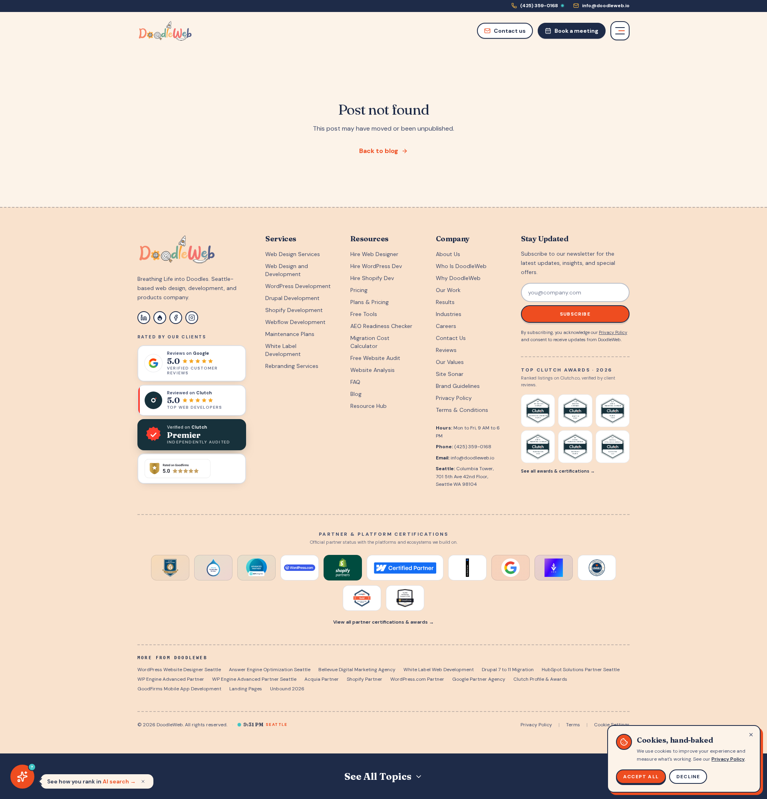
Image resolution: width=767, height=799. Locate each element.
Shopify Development (294, 310)
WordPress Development (298, 286)
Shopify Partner (364, 679)
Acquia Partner (321, 679)
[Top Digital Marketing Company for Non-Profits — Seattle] (575, 446)
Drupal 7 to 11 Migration (508, 669)
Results (445, 302)
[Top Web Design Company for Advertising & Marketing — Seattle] (538, 410)
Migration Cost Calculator (369, 342)
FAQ (355, 382)
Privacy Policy (454, 397)
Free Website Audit (375, 358)
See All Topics (377, 776)
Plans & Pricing (369, 302)
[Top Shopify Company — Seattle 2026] (575, 410)
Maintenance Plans (289, 334)
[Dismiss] (143, 781)
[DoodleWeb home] (165, 31)
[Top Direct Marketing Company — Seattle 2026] (613, 410)
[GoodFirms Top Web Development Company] (405, 598)
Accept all (641, 776)
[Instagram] (191, 317)
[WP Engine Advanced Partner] (256, 567)
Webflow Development (295, 322)
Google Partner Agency (478, 679)
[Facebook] (175, 317)
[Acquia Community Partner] (213, 567)
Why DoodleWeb (458, 278)
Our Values (450, 362)
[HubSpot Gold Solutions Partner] (362, 598)
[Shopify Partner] (343, 567)
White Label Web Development (438, 669)
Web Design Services (292, 254)
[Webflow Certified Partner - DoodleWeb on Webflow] (405, 567)
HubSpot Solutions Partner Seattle (581, 669)
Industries (448, 314)
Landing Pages (245, 689)
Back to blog (378, 151)
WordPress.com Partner (417, 679)
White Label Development (283, 350)
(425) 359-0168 (472, 446)
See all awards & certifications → (558, 471)
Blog (356, 394)
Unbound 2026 (287, 689)
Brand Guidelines (458, 386)
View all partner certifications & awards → (383, 622)
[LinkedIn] (143, 317)
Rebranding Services (291, 366)
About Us (448, 254)
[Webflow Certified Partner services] (467, 567)
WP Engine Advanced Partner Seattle (254, 679)
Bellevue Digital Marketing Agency (356, 669)
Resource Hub (368, 405)
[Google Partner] (510, 567)
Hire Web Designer (374, 254)
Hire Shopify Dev (372, 278)
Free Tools (363, 314)
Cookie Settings (612, 724)
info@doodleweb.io (472, 458)
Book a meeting (576, 30)
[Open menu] (620, 30)
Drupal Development (292, 298)
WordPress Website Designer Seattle (179, 669)
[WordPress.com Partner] (299, 567)
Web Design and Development (286, 270)
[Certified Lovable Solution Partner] (597, 567)
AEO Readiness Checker (381, 326)
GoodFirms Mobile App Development (179, 689)
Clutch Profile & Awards (540, 679)
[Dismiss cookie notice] (751, 734)
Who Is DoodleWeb (461, 266)
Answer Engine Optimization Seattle (269, 669)
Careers (446, 326)
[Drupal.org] (159, 317)
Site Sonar (449, 374)
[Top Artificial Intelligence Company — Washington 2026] (613, 446)
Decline (688, 776)
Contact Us (451, 338)
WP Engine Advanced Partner (170, 679)
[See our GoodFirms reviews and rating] (191, 468)
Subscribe (575, 314)
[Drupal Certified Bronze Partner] (170, 567)
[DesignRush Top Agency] (554, 567)
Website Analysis (372, 370)
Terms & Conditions (462, 409)
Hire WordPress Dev (376, 266)
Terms (573, 724)
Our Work (448, 290)
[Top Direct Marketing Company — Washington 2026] (538, 446)
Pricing (359, 290)
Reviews (446, 350)
